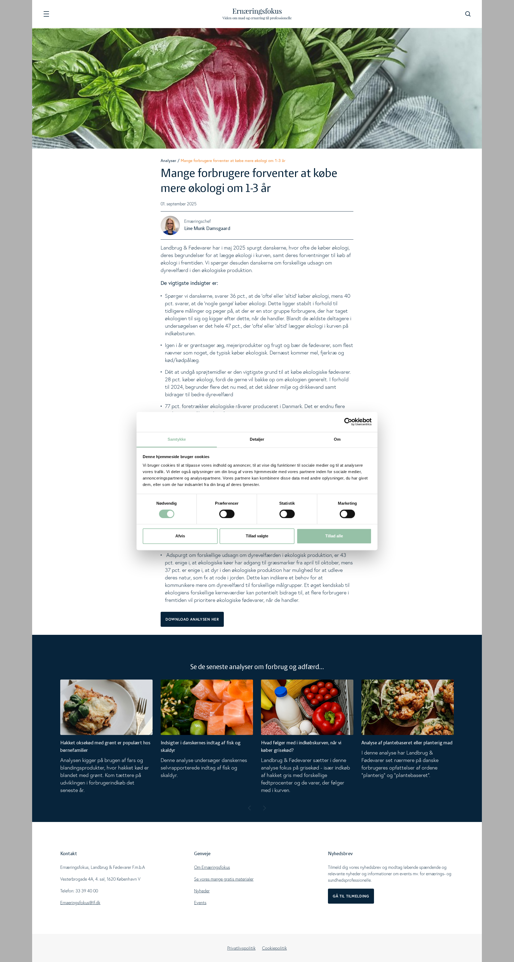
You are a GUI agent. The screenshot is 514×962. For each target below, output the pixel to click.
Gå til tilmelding (351, 896)
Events (200, 902)
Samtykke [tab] (177, 439)
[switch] (227, 514)
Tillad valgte (257, 536)
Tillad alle (334, 536)
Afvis (180, 536)
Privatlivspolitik (241, 948)
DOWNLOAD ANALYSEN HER (192, 619)
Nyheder (202, 890)
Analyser (168, 160)
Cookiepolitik (274, 948)
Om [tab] (337, 439)
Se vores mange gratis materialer (224, 879)
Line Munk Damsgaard (207, 228)
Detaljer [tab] (257, 439)
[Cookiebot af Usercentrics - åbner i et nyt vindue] (348, 422)
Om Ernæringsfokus (212, 867)
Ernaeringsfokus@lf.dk (80, 902)
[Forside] (257, 14)
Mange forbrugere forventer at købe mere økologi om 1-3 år (233, 160)
